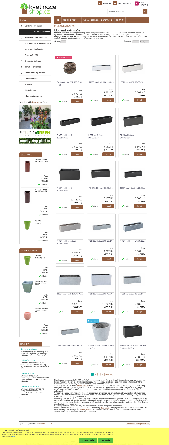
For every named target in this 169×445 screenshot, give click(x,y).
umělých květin (83, 386)
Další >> (108, 374)
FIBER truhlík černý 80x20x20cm (132, 188)
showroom (36, 102)
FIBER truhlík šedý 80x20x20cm (70, 345)
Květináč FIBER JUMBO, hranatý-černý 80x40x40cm (133, 346)
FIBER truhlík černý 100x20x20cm (64, 136)
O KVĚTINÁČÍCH (107, 20)
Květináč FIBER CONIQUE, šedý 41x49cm (101, 346)
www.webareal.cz (44, 424)
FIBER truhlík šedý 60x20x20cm (132, 294)
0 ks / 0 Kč (143, 3)
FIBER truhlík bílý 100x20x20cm (101, 82)
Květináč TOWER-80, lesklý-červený (41, 160)
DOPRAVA (94, 20)
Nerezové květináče (28, 349)
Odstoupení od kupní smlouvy (138, 424)
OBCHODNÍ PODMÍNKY (71, 20)
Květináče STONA (28, 360)
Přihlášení (107, 3)
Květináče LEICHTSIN (29, 386)
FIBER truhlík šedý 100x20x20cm (101, 241)
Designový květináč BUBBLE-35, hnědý (69, 83)
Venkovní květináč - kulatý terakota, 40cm (41, 310)
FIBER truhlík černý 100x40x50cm (64, 189)
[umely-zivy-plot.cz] (35, 139)
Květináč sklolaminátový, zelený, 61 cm (40, 221)
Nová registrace (124, 3)
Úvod (56, 26)
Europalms (105, 408)
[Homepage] (58, 20)
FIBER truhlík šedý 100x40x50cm (101, 294)
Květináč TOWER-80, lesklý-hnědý (41, 190)
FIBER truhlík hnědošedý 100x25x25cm (66, 242)
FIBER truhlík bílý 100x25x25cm (133, 82)
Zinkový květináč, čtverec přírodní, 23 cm (41, 283)
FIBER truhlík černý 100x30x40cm (127, 136)
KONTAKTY (120, 20)
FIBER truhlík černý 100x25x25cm (95, 136)
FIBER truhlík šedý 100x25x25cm (132, 241)
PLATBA (86, 20)
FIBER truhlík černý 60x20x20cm (101, 188)
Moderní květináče (67, 26)
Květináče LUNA (27, 373)
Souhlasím (105, 440)
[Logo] (38, 8)
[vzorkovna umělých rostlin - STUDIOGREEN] (35, 106)
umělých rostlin (86, 409)
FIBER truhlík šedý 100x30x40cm (70, 294)
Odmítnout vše (88, 440)
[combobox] (135, 41)
